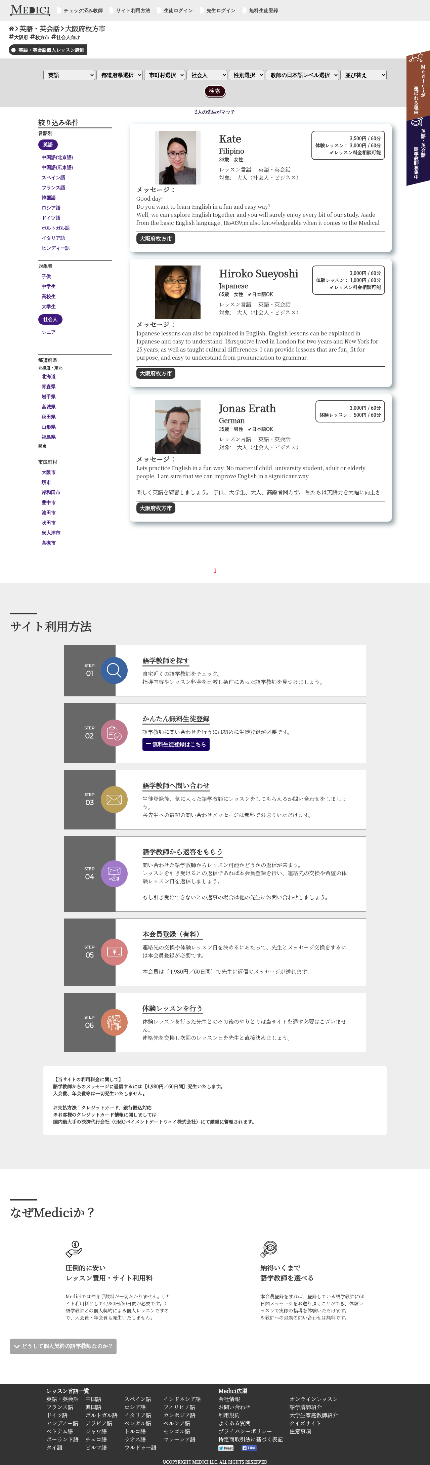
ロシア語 (51, 208)
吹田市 (49, 523)
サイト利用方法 (133, 10)
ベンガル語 (137, 1423)
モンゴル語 (176, 1431)
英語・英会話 (62, 1399)
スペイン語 (53, 177)
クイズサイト (305, 1423)
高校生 (49, 296)
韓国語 (49, 198)
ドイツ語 (51, 218)
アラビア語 (98, 1423)
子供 (46, 276)
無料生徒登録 (263, 10)
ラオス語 (135, 1439)
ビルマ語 (96, 1447)
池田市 (49, 513)
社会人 (50, 319)
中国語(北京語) (57, 157)
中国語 (93, 1399)
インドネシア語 (182, 1399)
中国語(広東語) (57, 167)
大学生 (49, 306)
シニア (49, 332)
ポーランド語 (62, 1439)
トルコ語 (135, 1431)
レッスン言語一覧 (67, 1391)
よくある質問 (234, 1423)
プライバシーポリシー (245, 1431)
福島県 (49, 437)
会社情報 (229, 1399)
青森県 (49, 386)
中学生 (49, 286)
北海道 (49, 376)
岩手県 (49, 397)
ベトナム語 (59, 1431)
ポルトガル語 (56, 228)
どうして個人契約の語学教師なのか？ (67, 1346)
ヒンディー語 (56, 248)
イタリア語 (53, 238)
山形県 (49, 427)
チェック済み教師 (83, 10)
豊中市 (49, 502)
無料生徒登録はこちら (178, 744)
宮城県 (49, 407)
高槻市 (49, 543)
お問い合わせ (234, 1407)
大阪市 (49, 472)
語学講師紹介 (306, 1407)
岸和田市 (51, 492)
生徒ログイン (178, 10)
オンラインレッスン (314, 1399)
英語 (48, 144)
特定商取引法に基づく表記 (250, 1439)
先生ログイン (221, 10)
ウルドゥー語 (140, 1447)
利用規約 (229, 1415)
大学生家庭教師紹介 (314, 1415)
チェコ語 (96, 1439)
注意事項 (300, 1431)
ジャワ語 (96, 1431)
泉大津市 (51, 533)
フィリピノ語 (179, 1407)
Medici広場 (232, 1391)
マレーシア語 (179, 1439)
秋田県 (49, 417)
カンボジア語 (179, 1415)
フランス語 (53, 188)
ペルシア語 (176, 1423)
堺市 (46, 482)
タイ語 (54, 1447)
